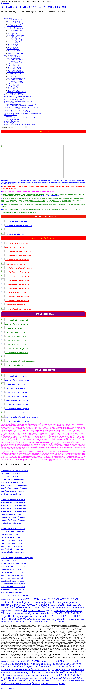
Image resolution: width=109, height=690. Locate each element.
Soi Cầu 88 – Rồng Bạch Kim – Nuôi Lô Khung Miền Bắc (20, 124)
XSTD (62, 621)
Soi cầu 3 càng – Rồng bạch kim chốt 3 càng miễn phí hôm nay (21, 118)
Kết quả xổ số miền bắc (10, 115)
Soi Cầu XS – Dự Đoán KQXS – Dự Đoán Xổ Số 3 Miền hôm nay (22, 113)
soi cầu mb (43, 618)
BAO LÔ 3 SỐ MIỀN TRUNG (16, 78)
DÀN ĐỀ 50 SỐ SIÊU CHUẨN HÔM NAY (17, 288)
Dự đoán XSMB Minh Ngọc (12, 119)
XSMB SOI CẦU (49, 621)
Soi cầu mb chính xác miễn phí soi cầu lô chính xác (18, 101)
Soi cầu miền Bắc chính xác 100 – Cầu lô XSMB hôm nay (20, 112)
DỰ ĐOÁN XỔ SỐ (37, 607)
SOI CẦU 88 (51, 616)
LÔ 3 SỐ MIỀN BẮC (13, 44)
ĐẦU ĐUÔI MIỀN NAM (14, 62)
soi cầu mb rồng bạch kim (58, 619)
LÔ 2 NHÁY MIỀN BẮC (14, 26)
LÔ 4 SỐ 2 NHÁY (12, 46)
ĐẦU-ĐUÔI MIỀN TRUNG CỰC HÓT (16, 413)
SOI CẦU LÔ (65, 616)
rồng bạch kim (30, 610)
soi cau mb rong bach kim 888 (12, 108)
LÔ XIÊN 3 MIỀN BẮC (14, 50)
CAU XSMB (32, 599)
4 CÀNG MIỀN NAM (13, 56)
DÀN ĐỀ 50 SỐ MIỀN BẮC (15, 39)
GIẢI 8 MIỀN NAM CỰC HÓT (14, 328)
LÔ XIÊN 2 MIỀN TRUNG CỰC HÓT (16, 392)
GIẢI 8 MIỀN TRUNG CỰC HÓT (15, 384)
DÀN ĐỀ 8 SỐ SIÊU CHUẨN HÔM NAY (17, 276)
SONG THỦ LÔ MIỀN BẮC (15, 53)
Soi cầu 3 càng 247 (9, 122)
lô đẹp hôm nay (62, 607)
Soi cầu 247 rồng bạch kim (11, 121)
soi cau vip (25, 613)
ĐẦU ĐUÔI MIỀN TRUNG (15, 82)
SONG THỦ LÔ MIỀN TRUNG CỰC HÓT (17, 380)
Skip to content (5, 3)
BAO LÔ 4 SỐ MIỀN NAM (15, 59)
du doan (43, 599)
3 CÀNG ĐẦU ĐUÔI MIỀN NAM (7, 599)
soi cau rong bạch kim (12, 613)
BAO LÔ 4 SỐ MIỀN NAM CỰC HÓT (16, 353)
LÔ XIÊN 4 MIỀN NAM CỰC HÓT (15, 344)
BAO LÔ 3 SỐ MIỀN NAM (15, 58)
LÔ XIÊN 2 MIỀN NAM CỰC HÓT (15, 336)
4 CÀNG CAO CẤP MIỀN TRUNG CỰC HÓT (18, 421)
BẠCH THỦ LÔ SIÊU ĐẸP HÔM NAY (16, 243)
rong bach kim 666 (16, 611)
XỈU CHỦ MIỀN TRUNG (14, 93)
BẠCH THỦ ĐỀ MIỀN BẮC (15, 24)
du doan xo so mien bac (36, 602)
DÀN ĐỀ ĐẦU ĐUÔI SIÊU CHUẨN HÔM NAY (19, 268)
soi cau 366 (49, 611)
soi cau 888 (59, 610)
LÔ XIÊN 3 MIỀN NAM (14, 69)
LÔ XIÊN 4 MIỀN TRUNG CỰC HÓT (16, 400)
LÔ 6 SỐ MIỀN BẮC (13, 47)
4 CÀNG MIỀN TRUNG (14, 76)
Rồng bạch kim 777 (9, 116)
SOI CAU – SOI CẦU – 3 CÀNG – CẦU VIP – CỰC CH (33, 7)
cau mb (22, 599)
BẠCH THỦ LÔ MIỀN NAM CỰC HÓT (17, 320)
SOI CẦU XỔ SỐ (21, 618)
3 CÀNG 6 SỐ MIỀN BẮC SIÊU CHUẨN (17, 301)
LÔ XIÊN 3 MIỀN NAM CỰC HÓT (15, 340)
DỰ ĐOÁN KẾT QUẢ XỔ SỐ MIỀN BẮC (31, 604)
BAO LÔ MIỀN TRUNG (14, 81)
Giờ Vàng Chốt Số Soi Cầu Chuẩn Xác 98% (16, 110)
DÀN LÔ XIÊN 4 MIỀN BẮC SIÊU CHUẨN (18, 256)
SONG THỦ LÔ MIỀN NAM (15, 72)
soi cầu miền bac (76, 618)
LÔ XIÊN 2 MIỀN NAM (14, 67)
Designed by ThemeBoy (7, 688)
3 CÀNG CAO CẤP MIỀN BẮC (14, 230)
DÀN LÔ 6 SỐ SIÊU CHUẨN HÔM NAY (17, 260)
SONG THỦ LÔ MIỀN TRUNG (16, 92)
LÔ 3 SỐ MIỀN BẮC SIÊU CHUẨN (15, 292)
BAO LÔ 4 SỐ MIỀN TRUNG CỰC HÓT (17, 409)
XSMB (17, 621)
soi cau (41, 610)
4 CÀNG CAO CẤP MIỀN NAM (14, 365)
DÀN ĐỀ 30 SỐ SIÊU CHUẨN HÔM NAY (17, 284)
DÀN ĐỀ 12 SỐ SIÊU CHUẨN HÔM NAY (17, 280)
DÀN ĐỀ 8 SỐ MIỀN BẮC (15, 41)
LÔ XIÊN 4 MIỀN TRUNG (15, 90)
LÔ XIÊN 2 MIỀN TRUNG (15, 87)
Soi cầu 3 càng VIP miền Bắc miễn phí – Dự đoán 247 (18, 96)
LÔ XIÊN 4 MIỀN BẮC (14, 52)
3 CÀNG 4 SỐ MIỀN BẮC (15, 29)
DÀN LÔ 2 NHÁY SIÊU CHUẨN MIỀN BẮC (18, 226)
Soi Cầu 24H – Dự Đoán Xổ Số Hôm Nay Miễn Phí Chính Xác (21, 107)
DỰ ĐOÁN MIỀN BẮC (65, 604)
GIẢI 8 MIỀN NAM (13, 66)
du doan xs (50, 602)
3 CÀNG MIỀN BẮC (13, 23)
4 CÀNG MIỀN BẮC (13, 21)
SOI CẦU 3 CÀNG (9, 102)
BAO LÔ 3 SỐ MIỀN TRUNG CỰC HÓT (17, 405)
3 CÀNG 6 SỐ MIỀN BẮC (15, 30)
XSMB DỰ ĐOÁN (30, 621)
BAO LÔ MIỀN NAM (13, 61)
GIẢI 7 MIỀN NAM (13, 64)
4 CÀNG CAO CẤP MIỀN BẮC (14, 234)
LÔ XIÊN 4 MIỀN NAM (14, 70)
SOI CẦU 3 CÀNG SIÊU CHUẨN (14, 99)
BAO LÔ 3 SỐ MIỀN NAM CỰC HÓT (16, 349)
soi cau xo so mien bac (43, 613)
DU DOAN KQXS (57, 599)
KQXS (51, 607)
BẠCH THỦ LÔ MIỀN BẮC (15, 32)
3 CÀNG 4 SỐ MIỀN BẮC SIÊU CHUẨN (17, 297)
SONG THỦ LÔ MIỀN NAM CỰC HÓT (17, 324)
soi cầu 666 (34, 619)
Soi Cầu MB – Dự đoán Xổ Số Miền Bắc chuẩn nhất (18, 105)
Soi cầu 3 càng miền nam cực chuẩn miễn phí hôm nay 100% (20, 104)
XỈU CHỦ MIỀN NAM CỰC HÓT (15, 332)
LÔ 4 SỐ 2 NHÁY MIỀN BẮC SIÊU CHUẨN (18, 309)
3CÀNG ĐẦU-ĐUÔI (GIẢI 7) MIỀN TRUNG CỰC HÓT (21, 417)
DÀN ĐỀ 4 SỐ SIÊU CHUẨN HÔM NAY (17, 272)
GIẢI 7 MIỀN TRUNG (13, 84)
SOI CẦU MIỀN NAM (10, 55)
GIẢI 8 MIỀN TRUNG (13, 85)
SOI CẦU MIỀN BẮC (10, 27)
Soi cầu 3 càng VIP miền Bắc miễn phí (14, 98)
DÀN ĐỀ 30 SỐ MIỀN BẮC (15, 36)
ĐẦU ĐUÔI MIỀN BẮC (14, 42)
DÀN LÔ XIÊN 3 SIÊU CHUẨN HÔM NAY (18, 251)
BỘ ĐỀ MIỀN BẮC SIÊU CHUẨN (15, 305)
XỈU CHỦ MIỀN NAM (14, 73)
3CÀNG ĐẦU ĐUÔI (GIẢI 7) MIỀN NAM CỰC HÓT (20, 361)
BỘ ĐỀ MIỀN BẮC (13, 33)
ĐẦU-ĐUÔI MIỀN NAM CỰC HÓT (15, 357)
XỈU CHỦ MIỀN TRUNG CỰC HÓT (16, 388)
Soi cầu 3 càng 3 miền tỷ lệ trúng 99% (14, 95)
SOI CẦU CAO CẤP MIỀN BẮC (13, 19)
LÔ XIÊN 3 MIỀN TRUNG (15, 89)
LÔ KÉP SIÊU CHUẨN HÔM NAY (15, 264)
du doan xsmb (60, 602)
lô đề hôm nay (78, 607)
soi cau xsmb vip (26, 616)
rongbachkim (5, 611)
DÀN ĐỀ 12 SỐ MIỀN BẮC (15, 35)
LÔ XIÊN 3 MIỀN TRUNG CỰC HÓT (16, 396)
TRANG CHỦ (8, 18)
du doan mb (18, 602)
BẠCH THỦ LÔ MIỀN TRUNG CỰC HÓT (17, 376)
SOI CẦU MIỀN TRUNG (11, 75)
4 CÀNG (16, 599)
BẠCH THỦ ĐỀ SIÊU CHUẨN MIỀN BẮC (18, 222)
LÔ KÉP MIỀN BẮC (13, 49)
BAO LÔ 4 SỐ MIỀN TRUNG (16, 79)
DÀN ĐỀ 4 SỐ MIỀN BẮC (15, 38)
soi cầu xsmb (7, 621)
